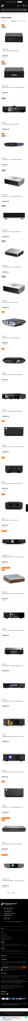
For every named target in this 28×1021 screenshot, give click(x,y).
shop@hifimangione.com (9, 913)
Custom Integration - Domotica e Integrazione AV (13, 951)
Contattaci (6, 921)
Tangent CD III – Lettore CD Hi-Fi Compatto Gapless (13, 87)
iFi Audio (3, 157)
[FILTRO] (27, 510)
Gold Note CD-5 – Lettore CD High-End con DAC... (12, 807)
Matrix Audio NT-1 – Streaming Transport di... (12, 231)
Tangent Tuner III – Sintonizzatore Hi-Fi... (11, 50)
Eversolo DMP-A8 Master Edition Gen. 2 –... (11, 124)
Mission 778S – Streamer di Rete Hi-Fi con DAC (12, 483)
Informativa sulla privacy (7, 939)
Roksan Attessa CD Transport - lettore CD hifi (12, 844)
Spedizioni (3, 934)
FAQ (2, 931)
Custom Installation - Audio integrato (10, 950)
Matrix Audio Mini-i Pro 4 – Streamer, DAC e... (12, 267)
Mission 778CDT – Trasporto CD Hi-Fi (10, 520)
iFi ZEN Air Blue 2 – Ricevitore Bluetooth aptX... (12, 159)
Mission (3, 481)
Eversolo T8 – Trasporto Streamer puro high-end (12, 630)
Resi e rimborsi (4, 935)
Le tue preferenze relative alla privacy (12, 1017)
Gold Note (4, 805)
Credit (18, 1004)
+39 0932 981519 (8, 911)
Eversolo (4, 122)
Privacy (10, 1009)
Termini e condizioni (14, 1009)
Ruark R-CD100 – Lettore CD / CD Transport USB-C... (13, 593)
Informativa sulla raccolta (6, 1019)
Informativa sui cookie (6, 937)
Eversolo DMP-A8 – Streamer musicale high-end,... (13, 701)
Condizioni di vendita (6, 936)
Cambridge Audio (5, 555)
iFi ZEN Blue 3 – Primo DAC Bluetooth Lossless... (12, 374)
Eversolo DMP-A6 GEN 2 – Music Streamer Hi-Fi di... (13, 771)
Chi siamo (3, 932)
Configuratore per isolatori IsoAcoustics (10, 944)
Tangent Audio (5, 49)
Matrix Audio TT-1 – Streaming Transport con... (12, 196)
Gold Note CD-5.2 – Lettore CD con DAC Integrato (13, 446)
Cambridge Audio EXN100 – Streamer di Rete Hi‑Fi (13, 880)
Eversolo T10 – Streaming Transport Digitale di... (12, 411)
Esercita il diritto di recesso (14, 1013)
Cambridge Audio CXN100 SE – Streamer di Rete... (13, 556)
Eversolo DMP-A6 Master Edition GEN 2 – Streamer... (13, 736)
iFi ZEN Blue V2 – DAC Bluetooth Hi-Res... (11, 337)
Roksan (3, 842)
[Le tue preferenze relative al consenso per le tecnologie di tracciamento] (2, 1019)
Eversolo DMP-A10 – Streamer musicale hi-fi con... (13, 665)
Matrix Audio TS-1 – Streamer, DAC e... (10, 302)
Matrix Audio (4, 194)
